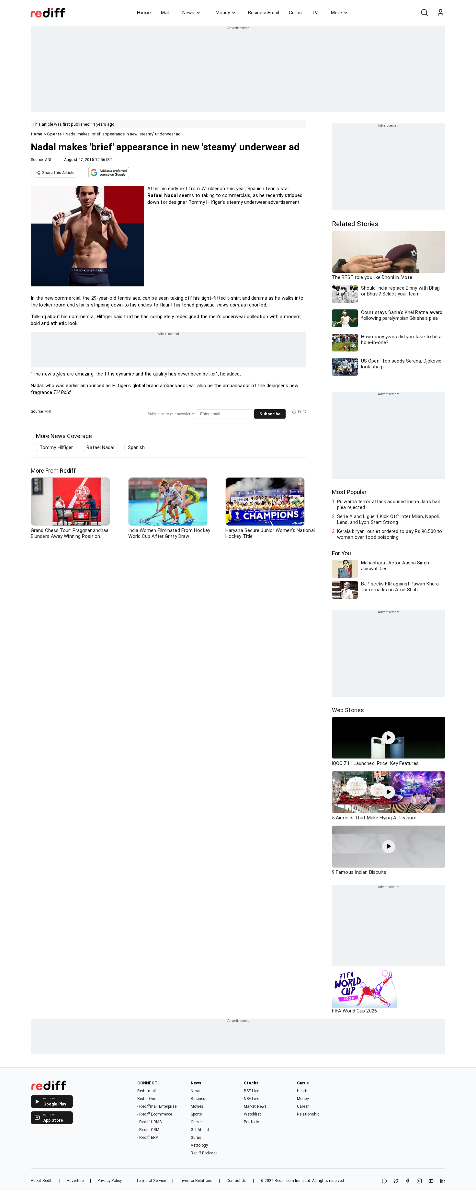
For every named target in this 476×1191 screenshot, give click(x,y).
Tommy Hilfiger (56, 447)
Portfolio (251, 1122)
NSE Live (251, 1098)
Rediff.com (284, 1180)
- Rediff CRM (148, 1129)
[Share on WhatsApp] (384, 1181)
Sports (54, 134)
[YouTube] (431, 1181)
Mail (165, 13)
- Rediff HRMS (149, 1122)
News (188, 13)
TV (315, 13)
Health (303, 1091)
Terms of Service (151, 1180)
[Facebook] (407, 1181)
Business (199, 1098)
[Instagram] (419, 1181)
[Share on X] (396, 1181)
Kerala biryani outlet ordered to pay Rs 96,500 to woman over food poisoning (389, 534)
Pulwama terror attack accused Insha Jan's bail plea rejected (388, 504)
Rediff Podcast (204, 1153)
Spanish (136, 447)
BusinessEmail (263, 13)
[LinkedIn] (442, 1181)
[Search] (424, 12)
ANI (48, 159)
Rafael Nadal (100, 447)
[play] (388, 737)
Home (144, 13)
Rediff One (146, 1098)
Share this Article (58, 172)
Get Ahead (200, 1129)
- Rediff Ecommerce (154, 1114)
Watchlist (252, 1114)
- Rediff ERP (147, 1137)
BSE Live (251, 1091)
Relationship (308, 1114)
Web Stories (348, 710)
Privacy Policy (109, 1180)
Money (223, 13)
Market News (255, 1106)
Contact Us (236, 1180)
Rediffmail (146, 1091)
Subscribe (269, 413)
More (336, 13)
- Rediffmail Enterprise (156, 1106)
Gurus (295, 13)
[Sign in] (440, 12)
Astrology (199, 1145)
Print (302, 411)
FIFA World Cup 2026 (354, 1011)
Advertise (75, 1180)
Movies (197, 1106)
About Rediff (42, 1180)
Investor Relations (196, 1180)
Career (303, 1106)
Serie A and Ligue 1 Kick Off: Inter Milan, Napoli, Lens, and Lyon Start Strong (388, 519)
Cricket (197, 1122)
